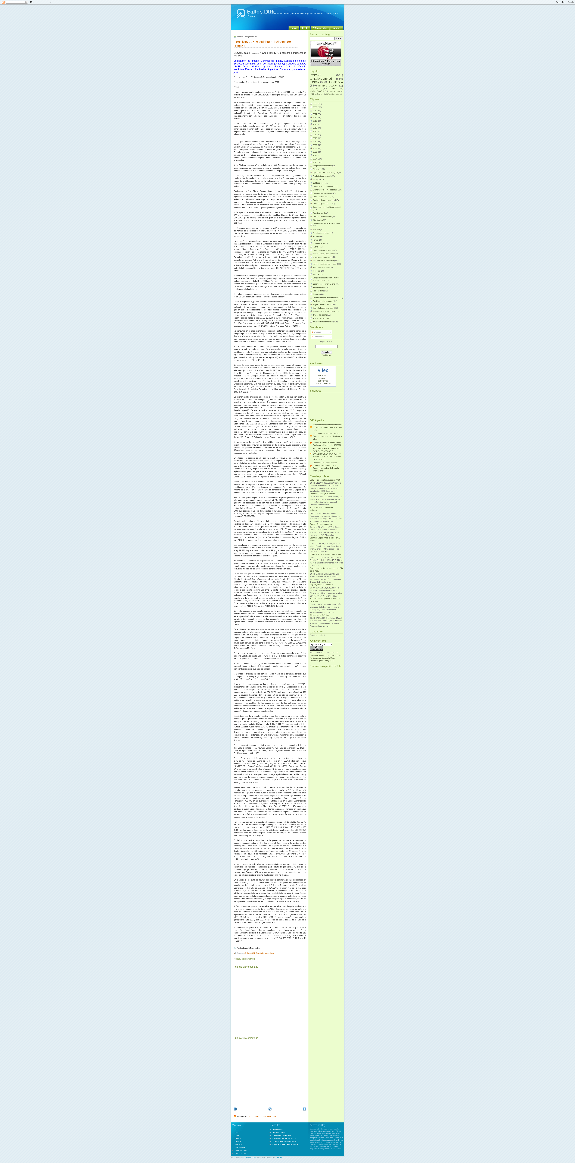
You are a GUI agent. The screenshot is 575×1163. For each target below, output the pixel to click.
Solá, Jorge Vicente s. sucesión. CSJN (325, 480)
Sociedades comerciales (265, 953)
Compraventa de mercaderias (325, 190)
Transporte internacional (323, 322)
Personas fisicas (319, 287)
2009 (315, 107)
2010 (315, 111)
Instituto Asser (240, 1147)
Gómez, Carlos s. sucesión (321, 524)
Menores (316, 271)
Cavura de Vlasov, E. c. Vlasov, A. (323, 494)
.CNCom (247, 953)
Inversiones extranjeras (322, 257)
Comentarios (318, 337)
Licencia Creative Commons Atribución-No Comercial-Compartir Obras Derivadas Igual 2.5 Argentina (326, 658)
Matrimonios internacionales (324, 264)
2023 (315, 155)
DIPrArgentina (320, 28)
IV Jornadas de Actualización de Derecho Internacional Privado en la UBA (327, 436)
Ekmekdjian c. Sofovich (319, 615)
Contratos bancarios (321, 197)
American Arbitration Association (284, 1141)
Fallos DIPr (261, 12)
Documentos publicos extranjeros (326, 223)
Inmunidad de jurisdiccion (323, 254)
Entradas (317, 332)
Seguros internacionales (323, 305)
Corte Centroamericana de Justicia (285, 1144)
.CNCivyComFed (321, 78)
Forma (315, 240)
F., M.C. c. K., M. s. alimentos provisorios (326, 554)
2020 (315, 145)
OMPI (237, 1135)
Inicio (294, 28)
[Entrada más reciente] (235, 1109)
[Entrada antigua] (304, 1109)
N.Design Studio (250, 1157)
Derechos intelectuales (322, 217)
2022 (315, 152)
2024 (315, 159)
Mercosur (317, 274)
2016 (315, 131)
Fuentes (316, 247)
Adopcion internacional (322, 166)
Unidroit (238, 1138)
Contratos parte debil (321, 204)
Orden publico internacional (324, 284)
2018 (315, 138)
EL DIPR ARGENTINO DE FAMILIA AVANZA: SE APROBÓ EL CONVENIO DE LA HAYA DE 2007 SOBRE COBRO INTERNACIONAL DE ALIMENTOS (327, 454)
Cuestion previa (319, 213)
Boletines (322, 375)
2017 (253, 953)
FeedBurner (326, 355)
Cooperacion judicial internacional (327, 207)
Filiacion (316, 237)
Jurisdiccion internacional (323, 261)
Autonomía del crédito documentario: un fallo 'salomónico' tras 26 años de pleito (328, 427)
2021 (315, 149)
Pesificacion (318, 291)
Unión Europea (278, 1130)
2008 (315, 104)
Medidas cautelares (321, 267)
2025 (315, 162)
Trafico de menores (321, 318)
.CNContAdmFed (317, 91)
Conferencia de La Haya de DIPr (284, 1138)
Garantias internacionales (323, 250)
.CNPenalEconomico (332, 94)
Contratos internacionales (323, 200)
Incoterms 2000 (240, 1150)
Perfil (304, 28)
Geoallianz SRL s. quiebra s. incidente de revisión (262, 43)
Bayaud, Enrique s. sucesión (321, 585)
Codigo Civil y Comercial (323, 186)
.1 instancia (335, 82)
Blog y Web (279, 1157)
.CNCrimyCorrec (316, 94)
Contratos (323, 381)
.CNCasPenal (335, 91)
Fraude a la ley (319, 243)
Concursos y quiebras (322, 193)
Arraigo (316, 179)
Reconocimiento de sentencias (325, 298)
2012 (315, 118)
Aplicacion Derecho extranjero (325, 173)
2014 (315, 124)
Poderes (316, 294)
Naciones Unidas (279, 1133)
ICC (236, 1130)
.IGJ (333, 89)
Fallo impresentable (321, 233)
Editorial (316, 230)
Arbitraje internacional (322, 176)
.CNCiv (314, 82)
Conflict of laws (240, 1153)
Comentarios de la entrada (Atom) (262, 1117)
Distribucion (318, 220)
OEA (237, 1133)
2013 (315, 121)
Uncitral (238, 1141)
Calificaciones (318, 183)
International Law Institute (282, 1135)
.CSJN (334, 86)
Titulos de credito (320, 315)
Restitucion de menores (322, 301)
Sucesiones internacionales (324, 311)
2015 (315, 128)
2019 (315, 142)
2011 (315, 114)
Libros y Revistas (323, 384)
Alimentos (317, 169)
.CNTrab (314, 88)
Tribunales (323, 378)
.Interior (321, 86)
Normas (337, 28)
